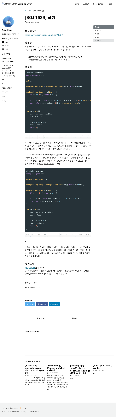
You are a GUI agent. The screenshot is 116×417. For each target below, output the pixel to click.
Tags (109, 4)
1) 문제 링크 (98, 30)
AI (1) (4, 84)
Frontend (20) (7, 65)
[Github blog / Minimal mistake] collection (56, 368)
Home (76, 4)
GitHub (15, 408)
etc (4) (4, 101)
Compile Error (25, 4)
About (86, 4)
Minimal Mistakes (33, 412)
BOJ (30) (5, 92)
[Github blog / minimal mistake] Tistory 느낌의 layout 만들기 (35, 369)
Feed (24, 408)
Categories (98, 4)
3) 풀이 (97, 37)
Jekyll (24, 412)
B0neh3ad (7, 30)
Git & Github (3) (8, 73)
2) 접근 (97, 34)
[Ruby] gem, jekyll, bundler (102, 367)
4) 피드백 (97, 40)
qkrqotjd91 (30, 268)
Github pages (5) (8, 76)
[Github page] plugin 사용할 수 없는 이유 (80, 369)
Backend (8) (6, 68)
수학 (35, 283)
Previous (41, 318)
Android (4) (6, 70)
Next (74, 318)
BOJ (39, 287)
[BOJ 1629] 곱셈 (40, 17)
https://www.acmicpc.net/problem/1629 (44, 35)
